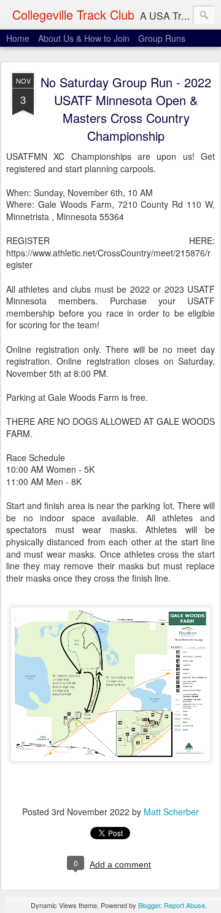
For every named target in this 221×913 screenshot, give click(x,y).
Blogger (149, 905)
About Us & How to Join (84, 38)
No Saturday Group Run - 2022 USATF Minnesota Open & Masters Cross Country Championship (126, 108)
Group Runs (161, 38)
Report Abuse (184, 905)
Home (17, 38)
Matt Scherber (171, 811)
